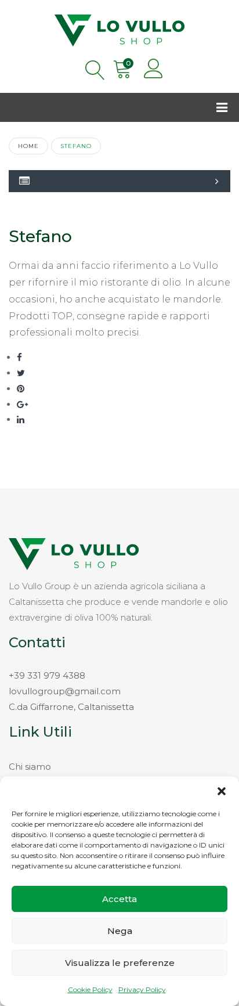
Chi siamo (30, 766)
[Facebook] (19, 357)
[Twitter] (21, 372)
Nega (119, 930)
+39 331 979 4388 (47, 675)
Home (28, 145)
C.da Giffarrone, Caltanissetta (71, 706)
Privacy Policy (142, 989)
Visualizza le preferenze (120, 962)
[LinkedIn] (20, 419)
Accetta (119, 898)
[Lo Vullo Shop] (119, 28)
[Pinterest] (20, 388)
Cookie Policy (90, 989)
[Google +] (22, 404)
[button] (221, 791)
